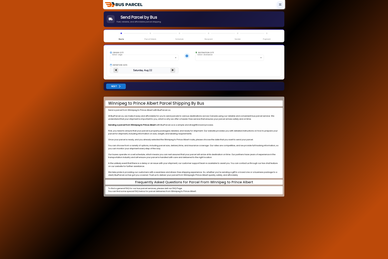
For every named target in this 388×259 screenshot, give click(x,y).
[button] (144, 58)
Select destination (204, 55)
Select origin (117, 55)
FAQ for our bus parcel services (140, 188)
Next (114, 86)
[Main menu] (280, 5)
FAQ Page (177, 188)
